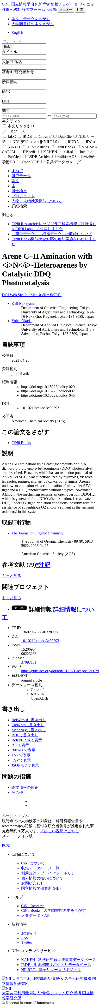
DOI (5, 101)
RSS (24, 938)
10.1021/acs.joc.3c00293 (40, 641)
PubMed (14, 157)
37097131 (29, 662)
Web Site (17, 295)
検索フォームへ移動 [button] (39, 9)
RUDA (73, 142)
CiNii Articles (38, 147)
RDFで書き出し (25, 735)
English (17, 32)
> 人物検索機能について (41, 201)
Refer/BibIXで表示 (27, 740)
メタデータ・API (35, 915)
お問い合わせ (32, 883)
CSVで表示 (21, 760)
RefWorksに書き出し (29, 720)
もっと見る (11, 576)
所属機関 (9, 82)
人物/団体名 (12, 62)
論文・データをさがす (31, 19)
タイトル (9, 52)
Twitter (26, 942)
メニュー (66, 10)
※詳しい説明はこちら (59, 831)
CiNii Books (65, 147)
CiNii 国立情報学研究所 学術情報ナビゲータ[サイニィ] (48, 4)
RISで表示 (20, 745)
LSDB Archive (38, 157)
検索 (80, 10)
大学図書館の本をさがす (33, 24)
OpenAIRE (30, 162)
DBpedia (29, 152)
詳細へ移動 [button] (11, 9)
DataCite (65, 136)
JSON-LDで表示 (25, 765)
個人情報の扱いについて (42, 878)
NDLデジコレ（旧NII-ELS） (37, 142)
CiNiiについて (33, 863)
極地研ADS (67, 157)
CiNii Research (32, 906)
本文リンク (11, 121)
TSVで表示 (21, 755)
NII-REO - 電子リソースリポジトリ (51, 970)
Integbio (85, 152)
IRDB (27, 136)
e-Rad (68, 152)
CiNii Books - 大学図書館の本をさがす (53, 910)
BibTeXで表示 (23, 750)
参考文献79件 (50, 295)
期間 (6, 111)
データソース (13, 131)
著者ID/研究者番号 (18, 72)
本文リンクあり (21, 126)
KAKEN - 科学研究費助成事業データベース (58, 960)
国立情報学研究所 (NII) (41, 888)
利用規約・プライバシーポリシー (50, 873)
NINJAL (14, 147)
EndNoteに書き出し (28, 725)
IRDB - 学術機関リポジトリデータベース (56, 965)
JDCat (90, 142)
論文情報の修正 (25, 787)
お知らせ (29, 933)
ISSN (6, 92)
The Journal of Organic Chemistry (37, 533)
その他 (17, 793)
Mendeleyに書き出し (29, 730)
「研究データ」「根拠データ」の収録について (52, 234)
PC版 (6, 845)
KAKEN (50, 152)
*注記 (43, 565)
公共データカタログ (63, 162)
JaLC (12, 136)
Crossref (45, 136)
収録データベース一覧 (40, 868)
